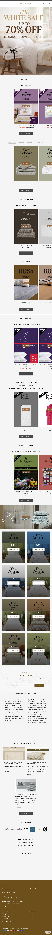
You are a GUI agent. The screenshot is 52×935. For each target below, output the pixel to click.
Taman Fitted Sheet (26, 302)
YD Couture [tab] (29, 142)
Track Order (31, 916)
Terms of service (6, 921)
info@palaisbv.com (10, 889)
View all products (26, 253)
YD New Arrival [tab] (12, 142)
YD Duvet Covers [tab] (39, 142)
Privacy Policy (5, 914)
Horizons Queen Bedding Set (26, 125)
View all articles (26, 813)
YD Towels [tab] (21, 142)
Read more (6, 771)
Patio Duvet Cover (26, 183)
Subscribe (39, 685)
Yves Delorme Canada (33, 888)
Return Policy (5, 916)
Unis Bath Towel (26, 429)
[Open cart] (49, 3)
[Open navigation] (2, 3)
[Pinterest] (5, 906)
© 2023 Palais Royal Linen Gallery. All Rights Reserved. (15, 928)
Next (50, 718)
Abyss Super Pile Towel (26, 245)
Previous (1, 718)
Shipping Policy (6, 918)
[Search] (46, 3)
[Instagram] (2, 906)
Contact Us (30, 914)
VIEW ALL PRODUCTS (26, 133)
